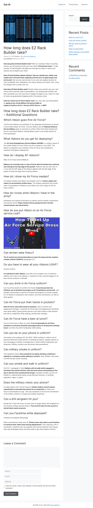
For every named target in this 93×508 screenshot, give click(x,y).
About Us (85, 4)
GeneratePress (55, 505)
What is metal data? (76, 49)
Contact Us (61, 4)
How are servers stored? (78, 40)
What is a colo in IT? (76, 37)
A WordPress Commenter (78, 75)
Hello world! (75, 78)
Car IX (7, 4)
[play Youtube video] (32, 233)
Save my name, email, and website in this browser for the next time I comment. (31, 487)
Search (71, 15)
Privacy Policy (73, 4)
